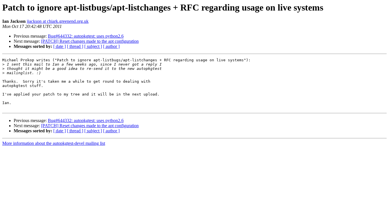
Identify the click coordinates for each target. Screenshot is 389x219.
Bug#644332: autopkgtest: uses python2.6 (86, 36)
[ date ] (59, 46)
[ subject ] (93, 46)
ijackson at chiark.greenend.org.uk (58, 21)
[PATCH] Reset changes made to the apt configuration (90, 41)
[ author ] (111, 46)
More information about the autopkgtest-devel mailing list (53, 143)
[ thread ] (75, 46)
